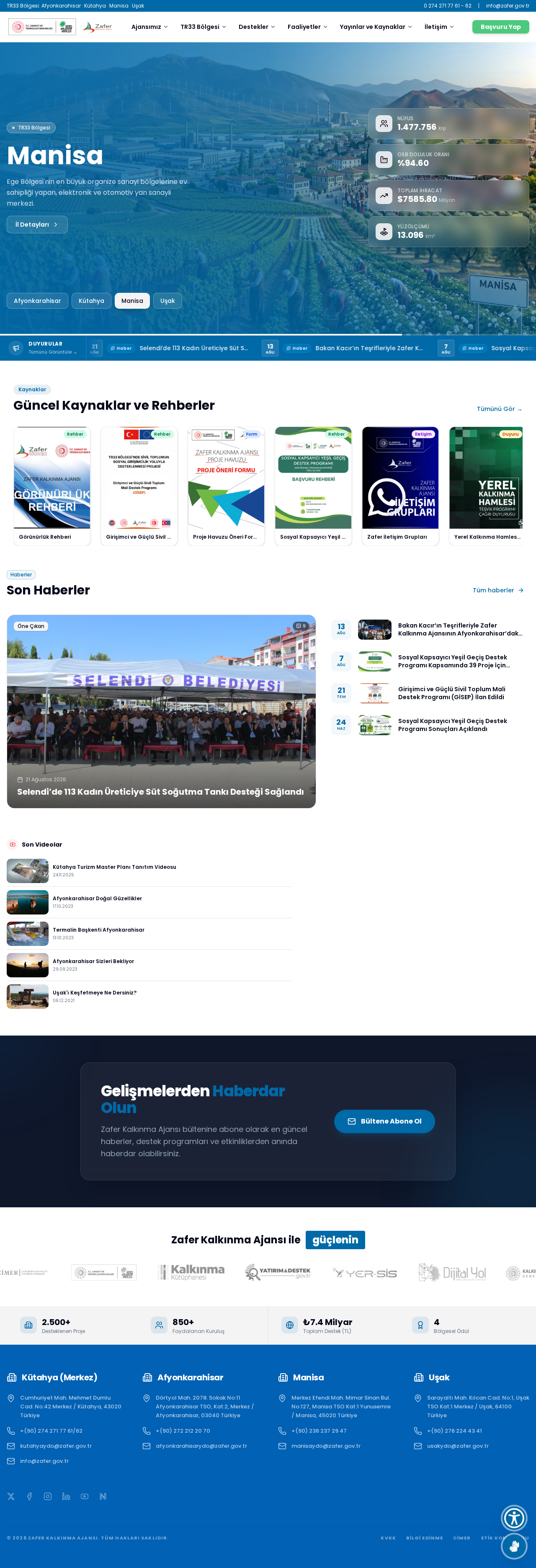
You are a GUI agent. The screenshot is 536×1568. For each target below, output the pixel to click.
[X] (11, 1496)
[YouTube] (84, 1496)
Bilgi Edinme (424, 1537)
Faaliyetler (304, 27)
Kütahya (91, 301)
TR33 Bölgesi (199, 27)
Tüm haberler (493, 590)
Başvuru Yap (501, 27)
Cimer (462, 1537)
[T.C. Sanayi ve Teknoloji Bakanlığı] (41, 27)
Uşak (168, 301)
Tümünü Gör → (500, 409)
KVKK (388, 1537)
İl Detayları (32, 219)
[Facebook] (29, 1496)
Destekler (253, 27)
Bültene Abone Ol (391, 1121)
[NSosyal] (103, 1496)
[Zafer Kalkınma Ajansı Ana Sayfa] (97, 27)
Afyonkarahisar (37, 301)
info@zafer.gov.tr (507, 6)
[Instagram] (48, 1496)
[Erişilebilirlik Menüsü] (514, 1518)
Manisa (133, 301)
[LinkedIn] (66, 1496)
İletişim (436, 27)
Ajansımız (146, 27)
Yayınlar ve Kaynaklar (372, 27)
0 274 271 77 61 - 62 (448, 6)
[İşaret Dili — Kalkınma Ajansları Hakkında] (514, 1546)
